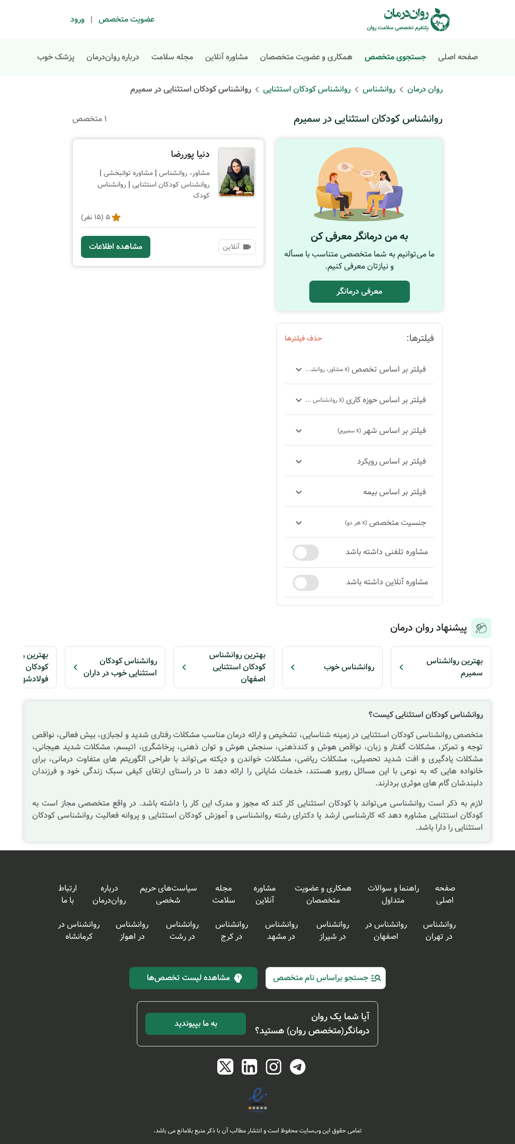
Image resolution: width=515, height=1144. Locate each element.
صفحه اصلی (458, 57)
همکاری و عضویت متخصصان (306, 57)
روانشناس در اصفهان (386, 930)
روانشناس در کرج (231, 930)
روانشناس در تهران (439, 930)
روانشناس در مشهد (281, 930)
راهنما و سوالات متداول (393, 894)
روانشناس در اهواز (132, 930)
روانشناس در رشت (182, 930)
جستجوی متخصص (395, 57)
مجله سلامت (172, 57)
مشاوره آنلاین (226, 57)
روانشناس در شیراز (332, 930)
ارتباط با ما (67, 894)
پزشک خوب (55, 57)
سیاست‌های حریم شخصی (168, 894)
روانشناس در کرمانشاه (79, 930)
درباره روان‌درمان (113, 57)
